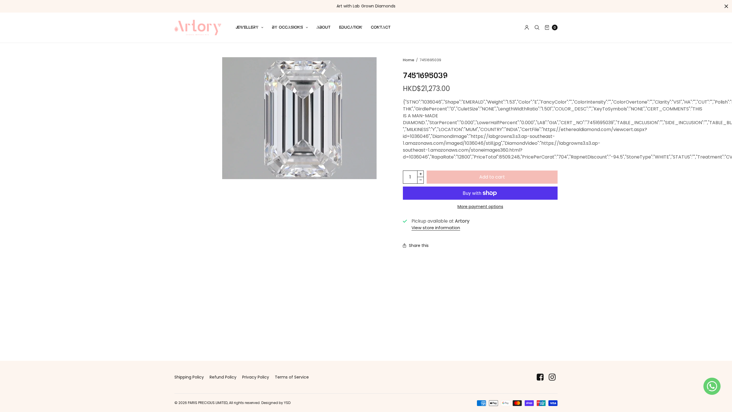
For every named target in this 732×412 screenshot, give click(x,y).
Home (408, 60)
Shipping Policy (189, 377)
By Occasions (287, 27)
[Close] (726, 6)
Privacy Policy (255, 377)
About (324, 27)
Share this (419, 245)
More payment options (480, 206)
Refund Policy (223, 377)
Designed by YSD (276, 402)
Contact (381, 27)
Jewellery (247, 27)
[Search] (537, 27)
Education (350, 27)
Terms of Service (292, 377)
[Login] (527, 27)
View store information (435, 228)
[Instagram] (552, 377)
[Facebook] (540, 377)
